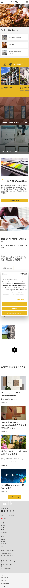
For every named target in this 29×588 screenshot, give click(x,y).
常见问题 (3, 544)
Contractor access (5, 583)
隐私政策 (3, 580)
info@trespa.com (7, 568)
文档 (2, 530)
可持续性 (3, 525)
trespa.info (7, 256)
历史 (2, 527)
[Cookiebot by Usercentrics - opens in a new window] (20, 274)
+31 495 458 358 (7, 564)
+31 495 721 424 (6, 560)
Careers (3, 539)
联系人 (3, 541)
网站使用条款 (4, 577)
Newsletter (4, 532)
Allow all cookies (14, 304)
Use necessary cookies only (14, 313)
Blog (2, 546)
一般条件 (3, 575)
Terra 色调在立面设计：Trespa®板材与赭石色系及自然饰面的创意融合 (14, 425)
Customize (14, 308)
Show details (20, 299)
